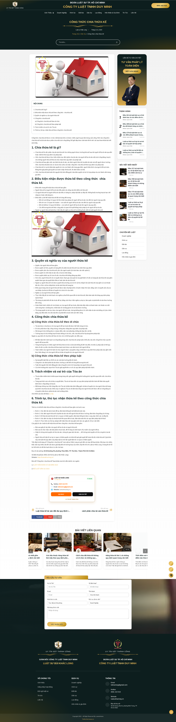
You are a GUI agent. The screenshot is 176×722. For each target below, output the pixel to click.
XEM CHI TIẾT (83, 494)
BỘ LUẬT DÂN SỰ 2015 (41, 469)
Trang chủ (75, 34)
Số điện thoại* (93, 583)
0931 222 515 (63, 484)
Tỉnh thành (92, 591)
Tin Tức (125, 13)
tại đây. (51, 394)
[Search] (117, 42)
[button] (109, 103)
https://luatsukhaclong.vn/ (45, 457)
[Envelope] (171, 569)
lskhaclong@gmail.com (65, 487)
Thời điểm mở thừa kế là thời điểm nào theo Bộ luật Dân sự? (132, 558)
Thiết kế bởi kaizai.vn (88, 719)
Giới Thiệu (48, 13)
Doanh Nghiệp (62, 13)
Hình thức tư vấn (52, 599)
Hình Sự (72, 13)
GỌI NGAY (61, 494)
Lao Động (98, 13)
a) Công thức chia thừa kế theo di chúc (47, 121)
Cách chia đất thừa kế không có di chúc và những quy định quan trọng (72, 558)
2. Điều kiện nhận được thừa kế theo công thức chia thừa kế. (53, 112)
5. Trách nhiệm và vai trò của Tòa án (45, 127)
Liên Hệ (133, 13)
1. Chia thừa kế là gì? (40, 109)
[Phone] (171, 563)
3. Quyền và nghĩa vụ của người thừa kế (46, 115)
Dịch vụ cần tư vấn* (94, 599)
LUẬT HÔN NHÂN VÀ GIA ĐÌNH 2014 (45, 465)
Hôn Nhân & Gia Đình (112, 13)
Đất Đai (81, 13)
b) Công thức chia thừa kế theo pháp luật (48, 124)
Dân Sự (89, 13)
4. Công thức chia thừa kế (42, 118)
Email (49, 591)
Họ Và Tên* (50, 583)
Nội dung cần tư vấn (53, 607)
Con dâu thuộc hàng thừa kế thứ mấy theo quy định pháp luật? (43, 558)
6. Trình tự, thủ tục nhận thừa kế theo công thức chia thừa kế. (53, 130)
